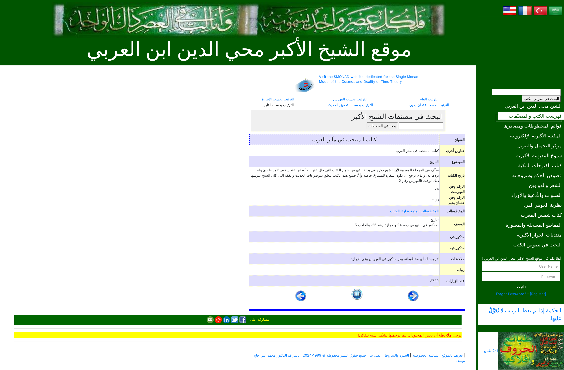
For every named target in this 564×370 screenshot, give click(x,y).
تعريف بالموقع (452, 355)
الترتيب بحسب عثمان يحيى (429, 105)
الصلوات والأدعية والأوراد (536, 195)
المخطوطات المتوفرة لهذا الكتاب (414, 211)
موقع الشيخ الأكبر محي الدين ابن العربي (249, 49)
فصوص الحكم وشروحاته (537, 175)
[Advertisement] (521, 50)
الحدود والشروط (397, 355)
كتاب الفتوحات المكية (540, 165)
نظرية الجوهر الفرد (542, 205)
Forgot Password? (511, 294)
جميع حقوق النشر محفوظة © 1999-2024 (334, 355)
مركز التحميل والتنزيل (539, 145)
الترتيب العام (429, 99)
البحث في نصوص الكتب (541, 98)
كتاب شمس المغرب (541, 215)
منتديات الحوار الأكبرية (539, 235)
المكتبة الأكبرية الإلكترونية (536, 136)
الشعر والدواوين (545, 185)
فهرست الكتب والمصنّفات (535, 116)
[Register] (538, 294)
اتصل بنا (375, 355)
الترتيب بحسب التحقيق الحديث (350, 105)
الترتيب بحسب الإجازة (278, 99)
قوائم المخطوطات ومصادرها (532, 126)
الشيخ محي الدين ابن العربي (533, 106)
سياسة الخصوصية (425, 355)
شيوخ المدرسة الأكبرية (539, 155)
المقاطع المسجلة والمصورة (534, 225)
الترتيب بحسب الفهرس (350, 99)
